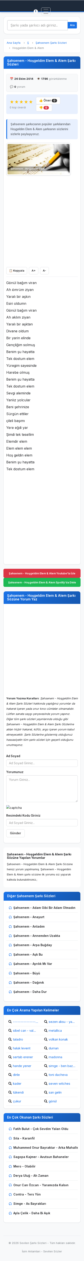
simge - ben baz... (62, 1066)
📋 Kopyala (16, 270)
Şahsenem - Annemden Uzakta (36, 936)
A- (44, 270)
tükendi (18, 1092)
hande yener (22, 1066)
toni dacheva (58, 1075)
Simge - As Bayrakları (29, 1203)
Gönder (15, 833)
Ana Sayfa (13, 42)
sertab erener (23, 1057)
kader (17, 1083)
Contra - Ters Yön (27, 1194)
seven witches (59, 1083)
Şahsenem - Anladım (29, 926)
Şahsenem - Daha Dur (30, 992)
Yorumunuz (14, 772)
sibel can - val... (24, 1030)
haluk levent (21, 1048)
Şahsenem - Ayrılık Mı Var (32, 964)
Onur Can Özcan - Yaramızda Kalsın (40, 1185)
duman (54, 1048)
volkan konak (58, 1039)
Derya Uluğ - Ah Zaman (30, 1175)
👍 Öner (47, 100)
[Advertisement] (42, 220)
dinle (16, 1075)
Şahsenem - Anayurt (28, 917)
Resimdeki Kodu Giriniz (23, 815)
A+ (34, 270)
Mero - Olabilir (24, 1166)
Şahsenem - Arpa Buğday (32, 945)
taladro (18, 1039)
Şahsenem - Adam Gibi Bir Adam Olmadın (44, 907)
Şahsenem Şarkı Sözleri (51, 42)
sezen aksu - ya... (62, 1022)
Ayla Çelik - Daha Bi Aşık (31, 1213)
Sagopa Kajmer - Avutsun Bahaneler (41, 1157)
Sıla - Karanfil (24, 1138)
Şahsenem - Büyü (26, 973)
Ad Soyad (13, 756)
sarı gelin (55, 1092)
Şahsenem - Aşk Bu (28, 954)
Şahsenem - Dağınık (28, 982)
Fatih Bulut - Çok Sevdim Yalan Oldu (40, 1129)
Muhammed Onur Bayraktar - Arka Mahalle (45, 1147)
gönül (53, 1101)
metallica (55, 1030)
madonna (55, 1057)
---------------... (25, 1022)
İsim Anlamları (31, 1251)
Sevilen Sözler (52, 1251)
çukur (17, 1101)
